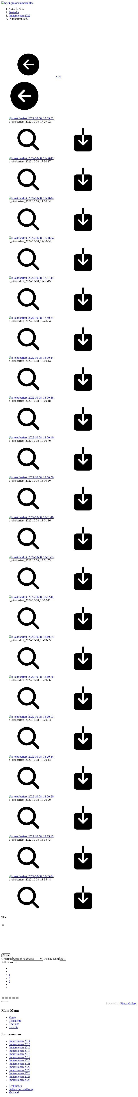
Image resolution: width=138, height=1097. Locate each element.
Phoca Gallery (128, 1003)
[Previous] (2, 1001)
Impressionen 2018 (19, 1053)
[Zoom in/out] (13, 998)
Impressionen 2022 (19, 1066)
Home (12, 1017)
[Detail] (28, 152)
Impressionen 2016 (19, 1047)
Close (6, 955)
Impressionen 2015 (19, 1044)
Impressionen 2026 (19, 1079)
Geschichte (15, 1020)
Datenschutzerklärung (21, 1089)
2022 (58, 77)
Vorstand (14, 1092)
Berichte (13, 1027)
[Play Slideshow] (17, 998)
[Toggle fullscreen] (10, 998)
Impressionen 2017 (19, 1050)
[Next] (6, 1001)
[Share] (6, 998)
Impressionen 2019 (19, 1057)
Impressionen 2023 (19, 1070)
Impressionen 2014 (19, 1041)
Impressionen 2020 (19, 1060)
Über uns (14, 1023)
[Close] (2, 925)
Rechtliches (15, 1085)
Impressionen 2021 (19, 1063)
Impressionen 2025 (19, 1076)
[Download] (83, 152)
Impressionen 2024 (19, 1073)
